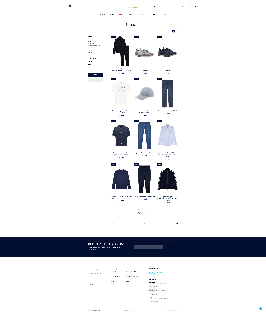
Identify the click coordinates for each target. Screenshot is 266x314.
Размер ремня (92, 58)
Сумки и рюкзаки (92, 39)
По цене (125, 31)
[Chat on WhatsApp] (260, 308)
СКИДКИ (121, 14)
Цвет (89, 55)
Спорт (113, 274)
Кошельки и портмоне (94, 45)
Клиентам (141, 14)
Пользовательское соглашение (132, 310)
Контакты (163, 14)
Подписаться (171, 247)
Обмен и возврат (130, 274)
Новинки (131, 14)
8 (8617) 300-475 (153, 293)
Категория (91, 36)
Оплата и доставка (131, 271)
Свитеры (113, 271)
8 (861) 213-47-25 (153, 285)
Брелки (90, 52)
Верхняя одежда (115, 269)
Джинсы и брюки (115, 276)
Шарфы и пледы (92, 48)
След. (176, 223)
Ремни (89, 41)
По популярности (115, 31)
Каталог (102, 14)
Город (90, 61)
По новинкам (136, 31)
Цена (89, 64)
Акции (112, 14)
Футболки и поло (115, 284)
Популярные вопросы (132, 276)
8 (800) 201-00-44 (158, 6)
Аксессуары (114, 281)
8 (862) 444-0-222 (153, 300)
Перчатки (90, 50)
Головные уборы (92, 43)
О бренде (152, 14)
